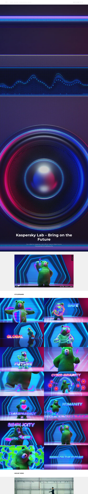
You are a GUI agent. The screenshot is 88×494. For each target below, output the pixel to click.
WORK (11, 2)
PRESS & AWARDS (23, 2)
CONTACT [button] (30, 2)
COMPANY (16, 2)
